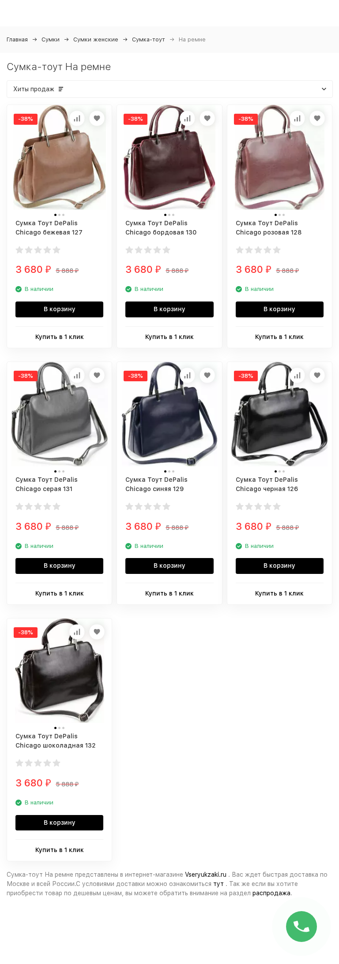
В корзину (59, 309)
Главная (17, 39)
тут (218, 883)
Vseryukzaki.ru (205, 874)
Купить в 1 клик (59, 336)
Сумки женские (95, 39)
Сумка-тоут (148, 39)
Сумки (50, 39)
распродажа (271, 893)
